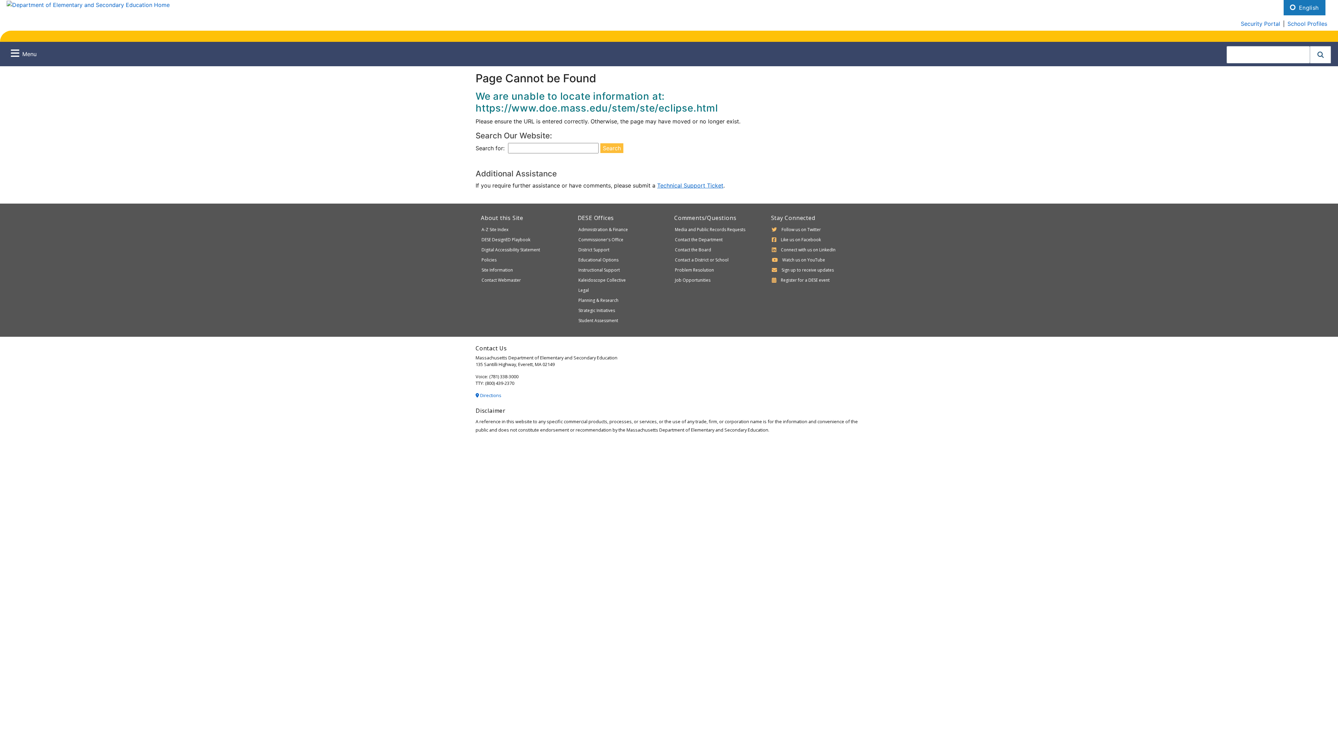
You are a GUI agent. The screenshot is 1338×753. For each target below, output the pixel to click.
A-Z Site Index (495, 230)
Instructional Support (599, 270)
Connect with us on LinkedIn (808, 250)
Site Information (497, 270)
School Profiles (1307, 23)
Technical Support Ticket (690, 185)
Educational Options (598, 260)
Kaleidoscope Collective (602, 280)
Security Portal (1260, 23)
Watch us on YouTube (803, 260)
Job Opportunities (692, 280)
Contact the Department (699, 240)
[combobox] (1268, 54)
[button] (1320, 54)
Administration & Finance (603, 230)
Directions (490, 395)
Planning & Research (598, 300)
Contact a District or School (702, 260)
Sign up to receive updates (808, 270)
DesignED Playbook (506, 240)
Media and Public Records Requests (710, 230)
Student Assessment (598, 321)
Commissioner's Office (600, 240)
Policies (489, 260)
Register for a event (805, 280)
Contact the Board (693, 250)
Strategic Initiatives (596, 310)
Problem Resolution (694, 270)
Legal (583, 290)
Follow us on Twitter (801, 230)
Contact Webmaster (501, 280)
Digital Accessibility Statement (511, 250)
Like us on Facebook (801, 240)
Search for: (490, 148)
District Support (593, 250)
